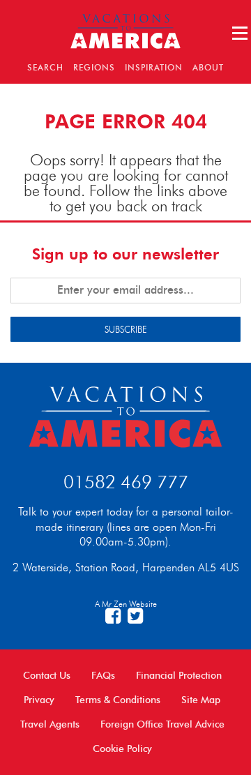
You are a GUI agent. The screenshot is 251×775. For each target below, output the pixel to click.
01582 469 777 (125, 481)
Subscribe (126, 329)
